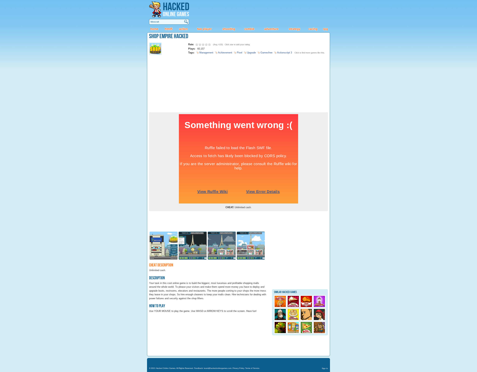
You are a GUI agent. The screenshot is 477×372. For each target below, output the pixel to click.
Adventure (271, 29)
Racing (313, 29)
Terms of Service (252, 368)
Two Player (204, 29)
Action (183, 29)
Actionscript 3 (284, 52)
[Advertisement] (238, 82)
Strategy (294, 29)
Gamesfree (266, 52)
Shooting (228, 29)
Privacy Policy (238, 368)
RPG (325, 29)
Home (154, 29)
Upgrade (251, 52)
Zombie (249, 29)
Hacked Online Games (165, 368)
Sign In (325, 368)
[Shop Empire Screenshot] (163, 259)
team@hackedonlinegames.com (217, 368)
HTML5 (169, 29)
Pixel (239, 52)
